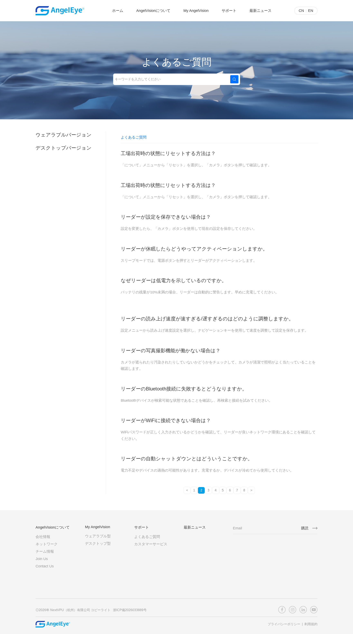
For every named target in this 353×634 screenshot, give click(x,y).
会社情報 (43, 537)
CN (301, 11)
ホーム (117, 11)
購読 (304, 528)
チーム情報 (45, 551)
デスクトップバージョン (64, 148)
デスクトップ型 (98, 543)
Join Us (42, 559)
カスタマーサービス (150, 544)
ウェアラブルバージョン (64, 135)
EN (310, 11)
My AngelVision (196, 11)
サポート (229, 11)
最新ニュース (260, 11)
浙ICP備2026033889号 (130, 610)
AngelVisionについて (153, 11)
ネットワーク (47, 544)
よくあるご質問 (147, 537)
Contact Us (45, 566)
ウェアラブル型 (98, 536)
